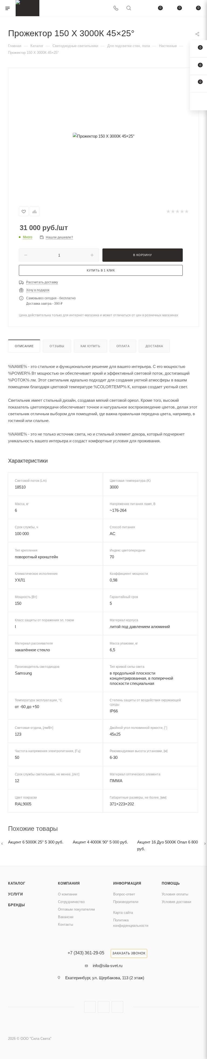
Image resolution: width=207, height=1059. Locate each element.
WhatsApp (117, 1007)
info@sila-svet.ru (107, 965)
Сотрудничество (71, 902)
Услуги (15, 894)
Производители (125, 902)
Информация (127, 883)
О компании (67, 894)
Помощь (171, 883)
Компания (69, 883)
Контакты (65, 924)
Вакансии (65, 917)
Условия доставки (176, 902)
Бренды (16, 905)
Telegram (103, 1007)
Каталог (16, 883)
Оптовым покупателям (76, 909)
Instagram (90, 1007)
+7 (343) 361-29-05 (86, 953)
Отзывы (57, 346)
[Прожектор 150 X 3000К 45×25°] (103, 136)
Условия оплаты (175, 894)
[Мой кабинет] (141, 8)
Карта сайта (123, 913)
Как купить (90, 346)
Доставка (154, 346)
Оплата (123, 346)
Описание (24, 346)
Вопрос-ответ (124, 894)
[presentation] (2, 843)
